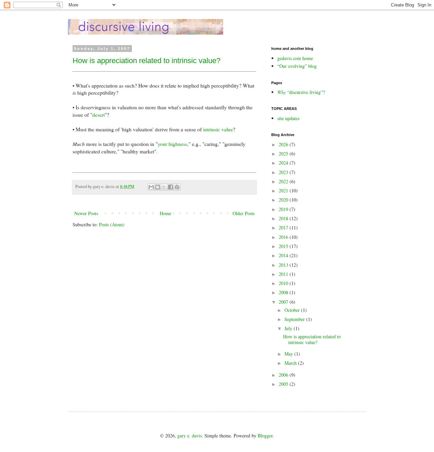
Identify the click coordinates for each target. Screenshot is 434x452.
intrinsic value (218, 129)
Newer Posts (86, 213)
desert (98, 114)
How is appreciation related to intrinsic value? (146, 60)
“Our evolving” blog (297, 66)
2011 (284, 274)
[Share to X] (164, 187)
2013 (284, 265)
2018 (284, 218)
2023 (284, 172)
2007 (284, 302)
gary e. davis (189, 435)
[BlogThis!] (157, 187)
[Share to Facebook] (170, 187)
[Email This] (151, 187)
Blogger (265, 435)
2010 (284, 283)
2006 (284, 375)
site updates (288, 118)
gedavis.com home (295, 58)
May (289, 354)
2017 (284, 227)
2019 (284, 209)
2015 (284, 246)
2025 (284, 153)
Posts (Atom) (111, 224)
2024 (284, 162)
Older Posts (244, 213)
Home (165, 213)
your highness (172, 143)
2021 (284, 190)
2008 (284, 292)
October (292, 310)
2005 (284, 384)
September (295, 319)
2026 (284, 144)
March (291, 363)
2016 (284, 237)
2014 (284, 255)
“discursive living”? (301, 92)
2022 (284, 181)
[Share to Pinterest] (177, 187)
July (289, 328)
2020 (284, 199)
